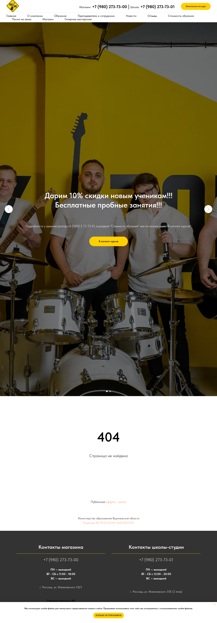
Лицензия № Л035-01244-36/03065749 (108, 522)
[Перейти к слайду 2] (110, 391)
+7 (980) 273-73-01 (156, 559)
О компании (35, 15)
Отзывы (152, 15)
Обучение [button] (60, 15)
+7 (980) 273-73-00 (60, 559)
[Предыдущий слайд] (9, 209)
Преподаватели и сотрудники (96, 15)
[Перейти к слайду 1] (107, 391)
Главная (11, 15)
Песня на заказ (21, 19)
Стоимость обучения (181, 15)
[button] (196, 6)
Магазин (48, 19)
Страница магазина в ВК (60, 600)
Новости (131, 15)
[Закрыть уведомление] (214, 604)
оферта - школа (116, 502)
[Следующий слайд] (208, 209)
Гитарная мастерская (78, 19)
